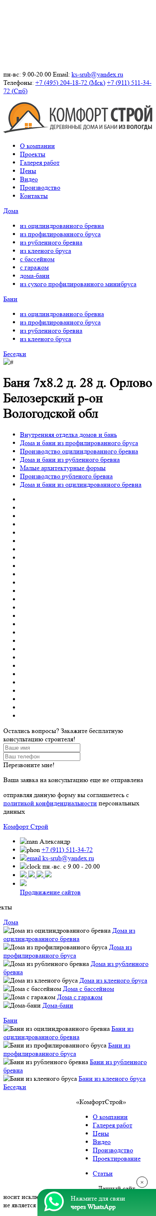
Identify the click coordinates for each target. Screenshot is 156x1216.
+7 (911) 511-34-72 (67, 850)
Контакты (34, 196)
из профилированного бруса (60, 234)
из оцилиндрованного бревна (62, 226)
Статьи (103, 1173)
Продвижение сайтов (50, 892)
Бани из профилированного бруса (66, 1049)
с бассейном (37, 259)
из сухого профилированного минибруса (78, 284)
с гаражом (34, 267)
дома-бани (35, 276)
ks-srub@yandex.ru (97, 74)
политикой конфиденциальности (50, 803)
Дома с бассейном (88, 989)
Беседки (14, 354)
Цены (28, 171)
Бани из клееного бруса (112, 1078)
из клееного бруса (45, 251)
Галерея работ (39, 162)
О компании (37, 146)
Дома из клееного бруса (113, 980)
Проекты (32, 154)
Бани (10, 299)
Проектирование (117, 1158)
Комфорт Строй (25, 826)
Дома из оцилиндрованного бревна (69, 934)
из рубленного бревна (51, 242)
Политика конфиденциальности (48, 1188)
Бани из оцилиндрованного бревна (68, 1033)
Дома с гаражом (79, 997)
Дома (10, 211)
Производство (40, 187)
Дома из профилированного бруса (67, 951)
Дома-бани (57, 1005)
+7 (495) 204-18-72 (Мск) (70, 83)
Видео (29, 179)
